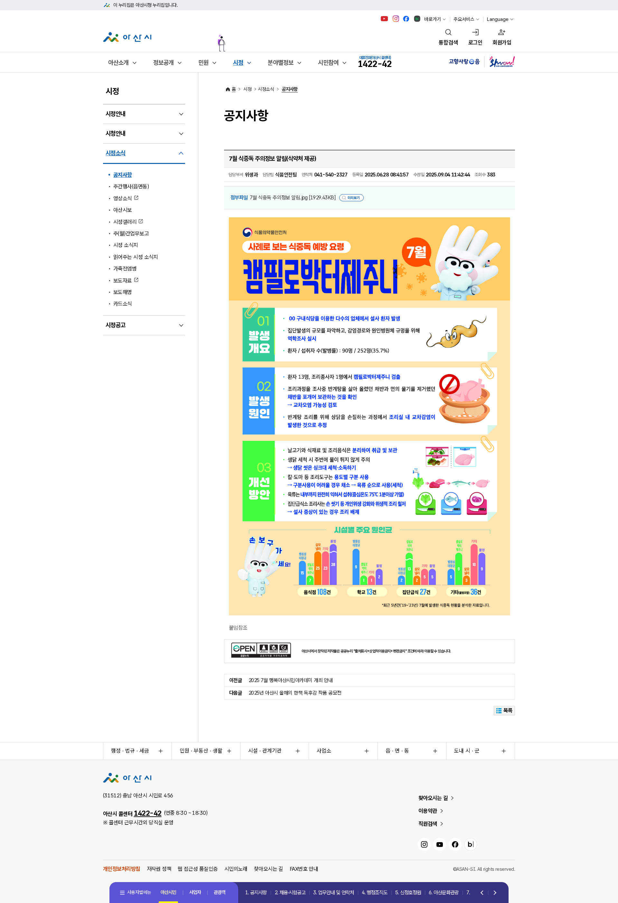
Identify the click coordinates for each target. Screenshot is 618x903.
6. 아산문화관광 (444, 892)
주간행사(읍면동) (131, 186)
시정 (238, 62)
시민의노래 (236, 869)
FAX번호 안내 (304, 869)
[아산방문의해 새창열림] (300, 40)
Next (493, 893)
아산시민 (168, 892)
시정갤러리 (124, 222)
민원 (203, 62)
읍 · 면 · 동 (397, 750)
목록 (508, 710)
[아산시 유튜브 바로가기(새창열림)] (384, 18)
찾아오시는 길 (433, 798)
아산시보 (122, 210)
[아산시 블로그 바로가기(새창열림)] (417, 18)
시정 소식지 (125, 245)
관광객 (219, 892)
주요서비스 (464, 19)
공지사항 (122, 175)
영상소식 (122, 198)
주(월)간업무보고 (131, 233)
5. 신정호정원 (408, 892)
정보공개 (163, 62)
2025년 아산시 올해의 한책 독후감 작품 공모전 (295, 693)
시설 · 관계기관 (265, 750)
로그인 (475, 42)
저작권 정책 (159, 869)
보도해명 (122, 292)
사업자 (195, 892)
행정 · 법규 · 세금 (130, 750)
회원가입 (501, 42)
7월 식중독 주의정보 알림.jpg (292, 198)
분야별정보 (281, 62)
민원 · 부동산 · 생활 (201, 750)
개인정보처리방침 (121, 869)
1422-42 (148, 813)
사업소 (324, 750)
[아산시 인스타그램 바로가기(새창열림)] (396, 18)
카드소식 (122, 303)
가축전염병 (124, 268)
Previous (482, 893)
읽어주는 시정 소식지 (135, 257)
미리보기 (354, 198)
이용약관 (427, 811)
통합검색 (448, 42)
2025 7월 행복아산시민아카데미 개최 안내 (290, 680)
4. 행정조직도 (375, 892)
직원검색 (427, 824)
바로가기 (432, 19)
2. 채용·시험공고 (290, 892)
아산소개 (118, 62)
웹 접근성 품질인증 (198, 869)
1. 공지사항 (256, 892)
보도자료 (122, 280)
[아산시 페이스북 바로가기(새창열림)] (406, 18)
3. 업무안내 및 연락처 (333, 892)
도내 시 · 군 (467, 750)
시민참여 (328, 62)
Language (498, 19)
